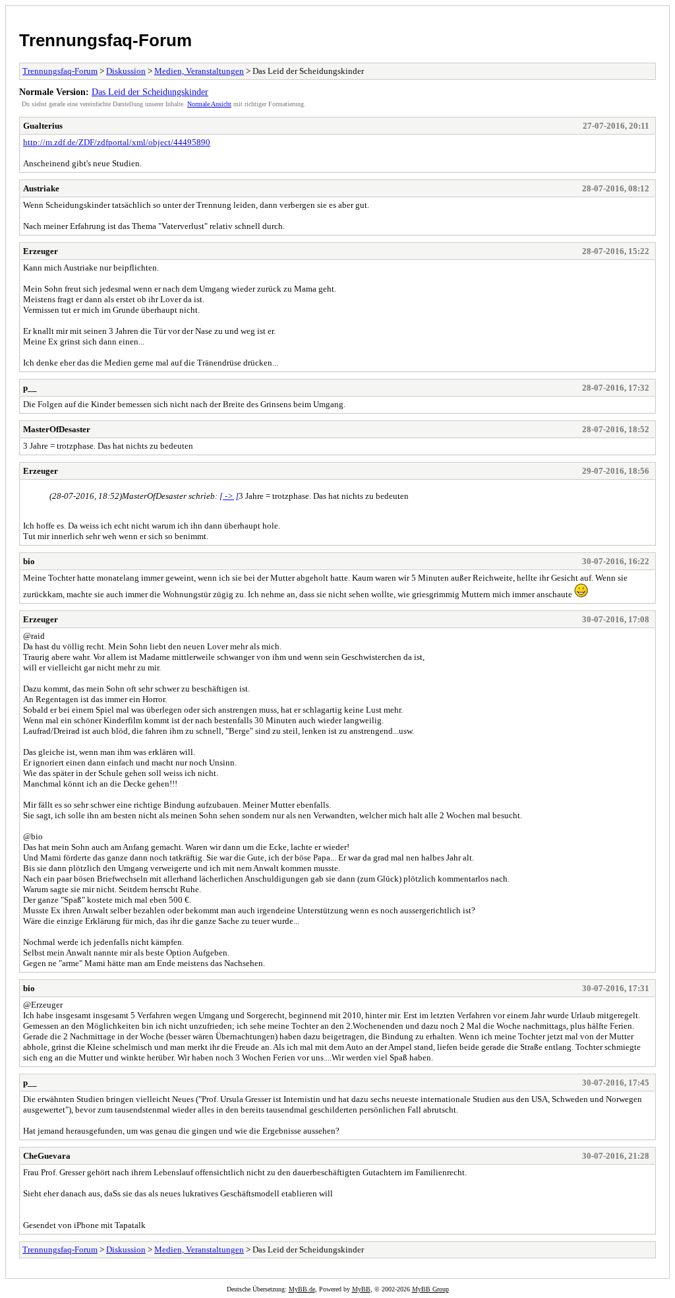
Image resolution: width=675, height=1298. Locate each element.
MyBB (361, 1289)
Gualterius (43, 126)
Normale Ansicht (209, 104)
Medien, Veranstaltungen (199, 71)
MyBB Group (430, 1289)
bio (29, 561)
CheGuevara (47, 1156)
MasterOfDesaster (56, 429)
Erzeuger (40, 251)
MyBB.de (302, 1289)
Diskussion (126, 71)
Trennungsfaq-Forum (105, 40)
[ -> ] (229, 496)
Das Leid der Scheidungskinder (150, 91)
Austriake (41, 188)
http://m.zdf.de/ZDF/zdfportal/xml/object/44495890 (116, 142)
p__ (30, 388)
